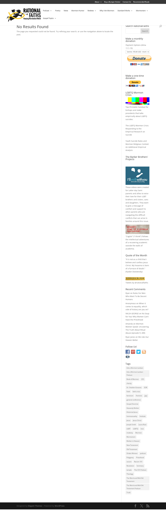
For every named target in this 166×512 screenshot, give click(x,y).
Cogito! (129, 236)
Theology (130, 474)
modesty (130, 433)
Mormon (138, 433)
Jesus (128, 420)
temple (129, 470)
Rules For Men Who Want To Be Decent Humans (136, 296)
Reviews (91, 11)
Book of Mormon (133, 379)
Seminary (140, 466)
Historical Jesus (132, 412)
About (97, 2)
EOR (145, 387)
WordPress (59, 506)
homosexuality (132, 416)
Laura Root (142, 424)
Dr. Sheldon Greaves (134, 387)
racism (129, 462)
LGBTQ (135, 429)
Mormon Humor (77, 11)
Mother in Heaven (133, 441)
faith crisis (136, 391)
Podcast (46, 11)
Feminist (139, 396)
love (142, 429)
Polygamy (130, 457)
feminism (130, 396)
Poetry (57, 11)
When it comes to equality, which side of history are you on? (137, 306)
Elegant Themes (35, 506)
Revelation (130, 466)
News (66, 11)
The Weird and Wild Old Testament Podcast (135, 487)
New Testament (132, 445)
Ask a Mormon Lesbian (135, 368)
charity (129, 383)
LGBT (144, 196)
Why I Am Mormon (107, 11)
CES (142, 379)
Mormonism (141, 11)
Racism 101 (138, 462)
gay (146, 396)
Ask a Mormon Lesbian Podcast (135, 373)
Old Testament (132, 449)
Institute (143, 416)
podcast (143, 453)
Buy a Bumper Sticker (112, 2)
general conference (134, 400)
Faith (128, 391)
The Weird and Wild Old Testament (135, 479)
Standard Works (123, 11)
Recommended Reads (141, 2)
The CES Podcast (140, 470)
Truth (128, 492)
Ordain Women (132, 453)
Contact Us (127, 2)
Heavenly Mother (133, 408)
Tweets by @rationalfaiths (137, 282)
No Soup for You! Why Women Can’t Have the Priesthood (137, 316)
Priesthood (140, 457)
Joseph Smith (131, 424)
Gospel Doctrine (132, 404)
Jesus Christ (137, 420)
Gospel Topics (48, 18)
